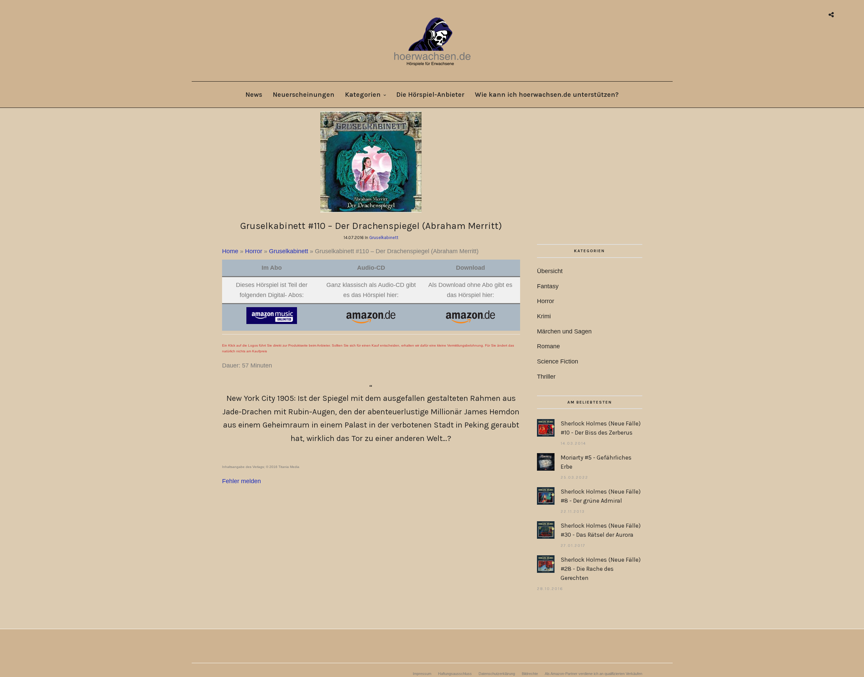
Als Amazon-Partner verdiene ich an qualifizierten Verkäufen (593, 674)
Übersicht (550, 271)
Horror (253, 251)
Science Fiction (557, 361)
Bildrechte (530, 674)
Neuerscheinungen (303, 94)
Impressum (422, 674)
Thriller (546, 376)
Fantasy (548, 286)
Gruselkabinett (383, 237)
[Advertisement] (589, 178)
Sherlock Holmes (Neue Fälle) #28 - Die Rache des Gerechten (601, 569)
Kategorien (363, 94)
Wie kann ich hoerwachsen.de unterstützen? (547, 94)
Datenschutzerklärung (497, 674)
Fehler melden (241, 481)
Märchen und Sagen (564, 331)
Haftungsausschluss (455, 674)
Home (230, 251)
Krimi (544, 316)
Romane (548, 346)
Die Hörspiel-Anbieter (430, 94)
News (253, 94)
